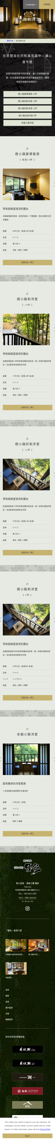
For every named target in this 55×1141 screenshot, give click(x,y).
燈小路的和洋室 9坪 (27, 116)
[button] (7, 7)
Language (30, 4)
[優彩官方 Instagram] (27, 910)
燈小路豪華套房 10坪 (27, 94)
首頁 (7, 990)
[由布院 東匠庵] (27, 1105)
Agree (27, 1136)
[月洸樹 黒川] (27, 1063)
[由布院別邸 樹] (27, 1077)
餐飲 (7, 996)
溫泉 (7, 1002)
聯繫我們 (9, 1020)
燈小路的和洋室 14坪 (27, 101)
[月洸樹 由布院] (27, 1049)
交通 (7, 1014)
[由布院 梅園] (27, 1091)
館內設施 (9, 1008)
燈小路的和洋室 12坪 (27, 108)
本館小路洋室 (27, 123)
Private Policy (45, 1129)
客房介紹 (10, 41)
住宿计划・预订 (27, 262)
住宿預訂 (47, 4)
